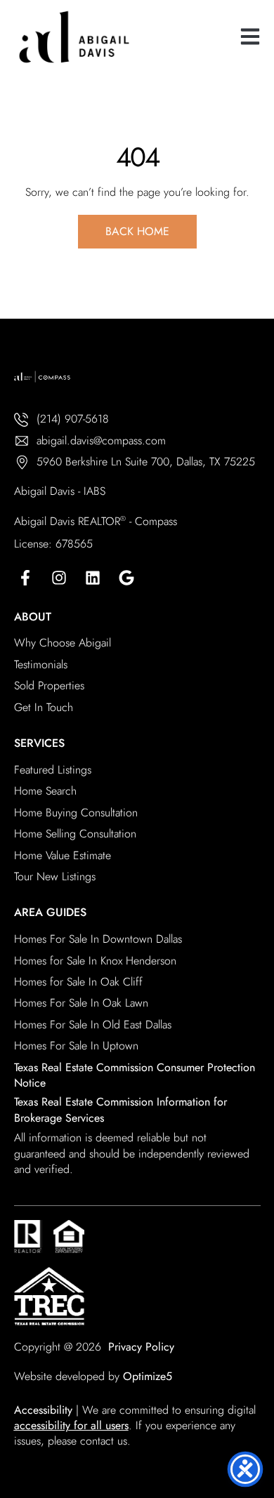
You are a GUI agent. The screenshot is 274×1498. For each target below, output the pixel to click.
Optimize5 (147, 1376)
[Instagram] (59, 577)
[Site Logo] (119, 37)
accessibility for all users (71, 1425)
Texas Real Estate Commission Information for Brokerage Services (120, 1109)
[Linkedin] (92, 577)
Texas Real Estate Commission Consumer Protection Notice (134, 1075)
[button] (250, 37)
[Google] (126, 577)
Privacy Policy (141, 1347)
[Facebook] (25, 577)
